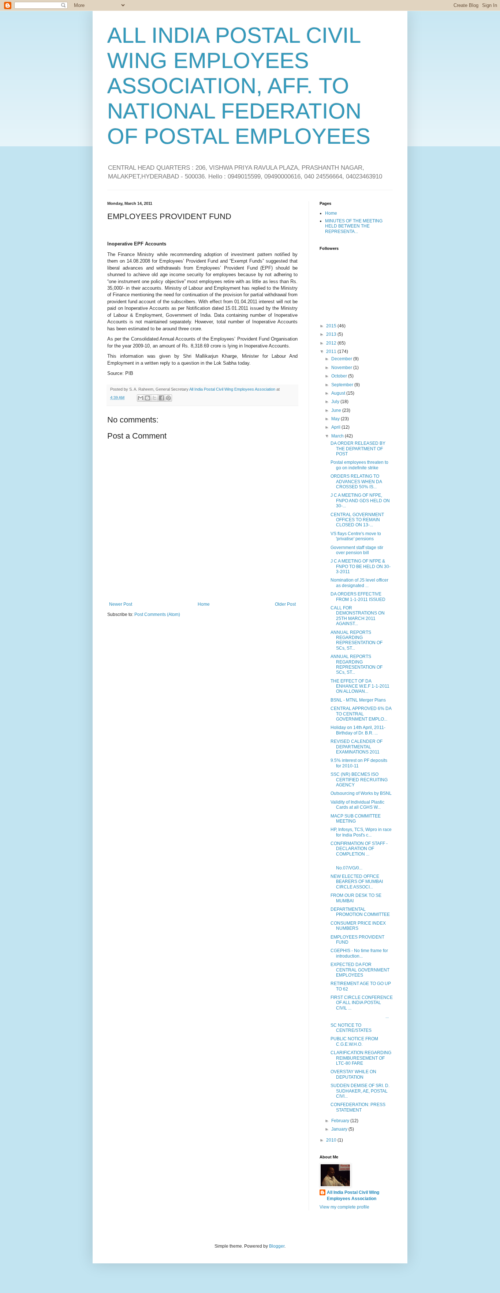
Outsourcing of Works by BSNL (361, 793)
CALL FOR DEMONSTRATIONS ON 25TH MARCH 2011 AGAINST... (358, 615)
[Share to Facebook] (161, 398)
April (336, 427)
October (339, 376)
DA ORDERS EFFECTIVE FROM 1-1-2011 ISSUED (358, 596)
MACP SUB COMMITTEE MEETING (356, 818)
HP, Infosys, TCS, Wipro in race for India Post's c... (361, 832)
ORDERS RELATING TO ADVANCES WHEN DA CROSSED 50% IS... (356, 481)
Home (204, 604)
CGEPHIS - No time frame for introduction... (359, 953)
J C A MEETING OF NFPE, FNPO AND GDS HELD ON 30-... (360, 500)
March (338, 436)
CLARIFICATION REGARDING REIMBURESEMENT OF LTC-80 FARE (361, 1058)
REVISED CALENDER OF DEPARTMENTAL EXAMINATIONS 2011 (357, 747)
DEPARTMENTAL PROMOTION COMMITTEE (360, 912)
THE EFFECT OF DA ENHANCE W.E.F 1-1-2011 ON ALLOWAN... (360, 686)
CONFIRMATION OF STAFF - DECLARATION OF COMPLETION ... (359, 849)
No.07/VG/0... (351, 865)
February (340, 1120)
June (336, 410)
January (339, 1129)
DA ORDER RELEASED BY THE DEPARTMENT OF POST (358, 448)
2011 (331, 351)
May (336, 418)
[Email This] (140, 398)
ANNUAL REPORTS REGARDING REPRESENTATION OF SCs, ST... (357, 640)
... (360, 1016)
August (338, 393)
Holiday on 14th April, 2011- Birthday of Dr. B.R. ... (358, 730)
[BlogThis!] (147, 398)
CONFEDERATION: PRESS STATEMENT (358, 1107)
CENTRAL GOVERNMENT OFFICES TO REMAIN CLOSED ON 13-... (357, 520)
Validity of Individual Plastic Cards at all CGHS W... (357, 805)
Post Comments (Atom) (157, 614)
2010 (331, 1140)
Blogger (276, 1246)
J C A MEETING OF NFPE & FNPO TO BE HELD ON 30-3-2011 (361, 566)
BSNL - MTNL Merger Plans (358, 700)
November (342, 367)
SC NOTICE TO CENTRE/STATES (351, 1028)
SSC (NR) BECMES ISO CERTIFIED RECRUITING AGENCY (359, 780)
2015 (331, 325)
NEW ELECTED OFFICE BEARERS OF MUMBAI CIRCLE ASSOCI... (357, 882)
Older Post (285, 604)
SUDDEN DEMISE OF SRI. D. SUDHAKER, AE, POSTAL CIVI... (360, 1091)
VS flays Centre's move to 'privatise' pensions (356, 536)
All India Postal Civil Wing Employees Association (353, 1195)
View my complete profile (344, 1207)
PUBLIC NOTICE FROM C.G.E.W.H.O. (354, 1041)
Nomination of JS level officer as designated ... (359, 583)
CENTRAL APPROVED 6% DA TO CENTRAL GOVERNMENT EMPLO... (361, 714)
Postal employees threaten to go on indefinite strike (359, 465)
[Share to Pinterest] (168, 398)
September (342, 384)
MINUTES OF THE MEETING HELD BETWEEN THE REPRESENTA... (354, 226)
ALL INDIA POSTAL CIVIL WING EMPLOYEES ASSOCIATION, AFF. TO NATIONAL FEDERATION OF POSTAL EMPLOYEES (238, 86)
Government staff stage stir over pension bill (357, 550)
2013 (331, 334)
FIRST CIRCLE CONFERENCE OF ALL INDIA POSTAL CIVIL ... (362, 1003)
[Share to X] (154, 398)
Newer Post (120, 604)
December (342, 358)
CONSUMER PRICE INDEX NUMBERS (358, 926)
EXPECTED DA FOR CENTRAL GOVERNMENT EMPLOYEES (360, 970)
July (335, 401)
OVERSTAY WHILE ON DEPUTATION (353, 1074)
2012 (331, 343)
